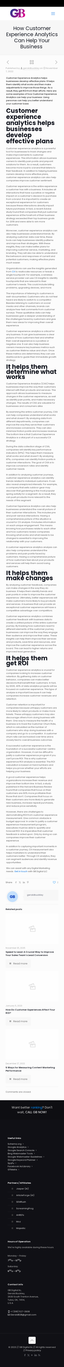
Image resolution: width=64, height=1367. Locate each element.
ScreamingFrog (24, 1208)
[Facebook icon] (25, 1355)
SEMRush (21, 1201)
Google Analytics (17, 1147)
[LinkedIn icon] (35, 1355)
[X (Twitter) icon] (28, 1355)
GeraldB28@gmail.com (23, 1314)
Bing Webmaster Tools (20, 1153)
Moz (18, 1221)
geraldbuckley (31, 68)
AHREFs (20, 1215)
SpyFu (11, 1163)
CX (13, 271)
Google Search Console (21, 1150)
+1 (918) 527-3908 (20, 1311)
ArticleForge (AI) (25, 1195)
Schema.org (15, 1144)
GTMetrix (12, 1169)
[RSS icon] (39, 1355)
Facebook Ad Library (19, 1166)
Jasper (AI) (22, 1188)
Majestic (20, 1228)
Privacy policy (33, 1350)
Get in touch (20, 871)
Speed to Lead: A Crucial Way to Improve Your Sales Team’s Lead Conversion (30, 953)
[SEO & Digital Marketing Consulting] (17, 17)
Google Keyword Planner (21, 1160)
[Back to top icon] (32, 1340)
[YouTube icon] (32, 1355)
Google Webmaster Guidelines (25, 1156)
